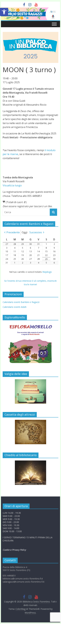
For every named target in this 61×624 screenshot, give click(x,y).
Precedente (13, 232)
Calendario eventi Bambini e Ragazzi (21, 302)
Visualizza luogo (12, 185)
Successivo (35, 232)
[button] (4, 12)
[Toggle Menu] (54, 24)
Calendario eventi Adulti (14, 306)
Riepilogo (47, 271)
